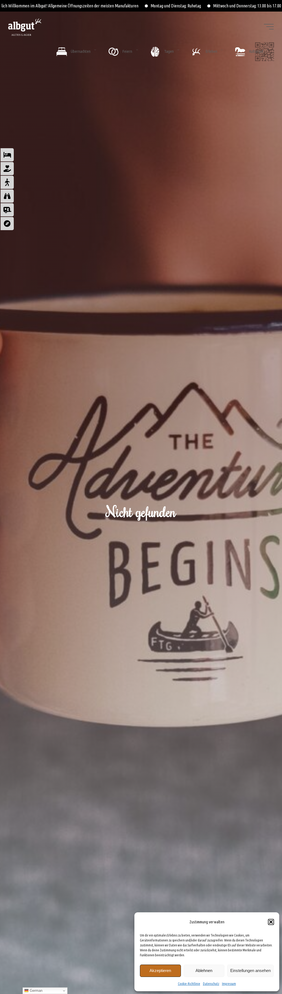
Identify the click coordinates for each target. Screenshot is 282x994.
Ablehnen (204, 970)
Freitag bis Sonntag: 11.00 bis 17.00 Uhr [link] (249, 5)
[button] (271, 922)
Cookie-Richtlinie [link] (189, 983)
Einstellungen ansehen (250, 970)
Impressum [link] (229, 983)
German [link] (35, 991)
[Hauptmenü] (269, 26)
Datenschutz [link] (211, 983)
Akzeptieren (160, 970)
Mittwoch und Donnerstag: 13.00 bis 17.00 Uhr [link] (167, 5)
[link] (150, 921)
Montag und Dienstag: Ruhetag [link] (92, 5)
